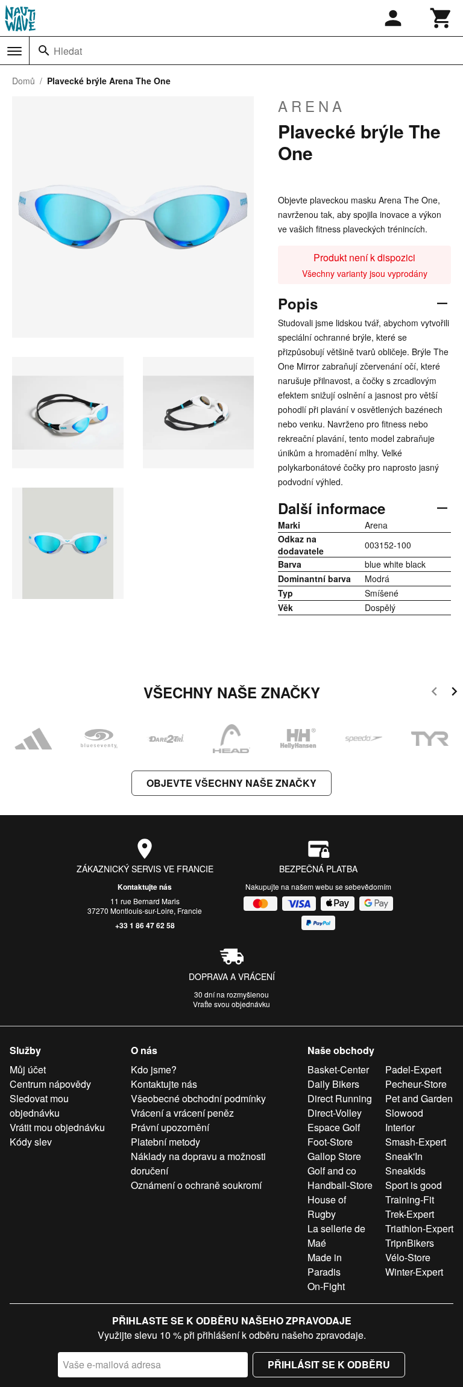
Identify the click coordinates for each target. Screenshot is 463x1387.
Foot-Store (330, 1142)
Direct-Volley (334, 1113)
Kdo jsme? (154, 1069)
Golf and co (331, 1171)
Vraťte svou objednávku (231, 1004)
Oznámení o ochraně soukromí (196, 1185)
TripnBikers (409, 1243)
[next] (454, 693)
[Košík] (441, 18)
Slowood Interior (404, 1120)
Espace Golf (333, 1127)
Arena (311, 106)
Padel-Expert (413, 1069)
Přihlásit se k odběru (329, 1364)
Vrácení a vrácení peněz (182, 1113)
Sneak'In (404, 1156)
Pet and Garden (419, 1098)
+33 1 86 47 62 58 (145, 925)
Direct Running (339, 1098)
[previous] (434, 693)
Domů (23, 81)
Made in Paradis (324, 1264)
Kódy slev (31, 1142)
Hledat (68, 51)
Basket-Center (338, 1069)
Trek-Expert (409, 1214)
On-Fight (326, 1286)
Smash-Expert (415, 1142)
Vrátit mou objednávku (57, 1127)
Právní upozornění (170, 1127)
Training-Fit (409, 1199)
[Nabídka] (14, 51)
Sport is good (413, 1185)
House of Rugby (326, 1207)
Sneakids (405, 1171)
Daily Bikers (333, 1084)
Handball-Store (340, 1185)
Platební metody (165, 1142)
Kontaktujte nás (145, 887)
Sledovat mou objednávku (39, 1105)
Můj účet (28, 1069)
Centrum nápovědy (50, 1084)
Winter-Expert (414, 1272)
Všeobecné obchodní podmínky (198, 1098)
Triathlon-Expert (419, 1228)
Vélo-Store (407, 1257)
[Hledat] (44, 50)
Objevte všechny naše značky (231, 783)
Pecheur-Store (416, 1084)
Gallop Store (334, 1156)
